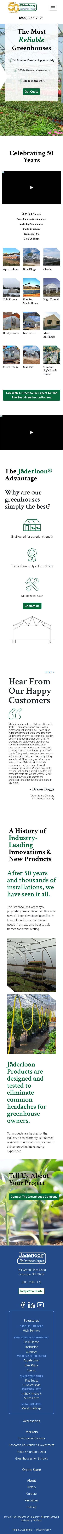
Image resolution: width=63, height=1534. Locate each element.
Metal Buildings (31, 239)
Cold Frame (31, 1342)
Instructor (31, 1347)
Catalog (31, 1507)
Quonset (31, 1352)
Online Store (31, 1469)
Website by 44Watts (31, 1520)
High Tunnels (31, 1330)
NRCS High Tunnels (31, 214)
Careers (31, 1493)
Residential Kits (31, 234)
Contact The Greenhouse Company (34, 1196)
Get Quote (31, 91)
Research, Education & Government (31, 1445)
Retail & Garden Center (31, 1452)
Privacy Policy (43, 1529)
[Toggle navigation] (53, 8)
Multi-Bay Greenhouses (31, 224)
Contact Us (32, 606)
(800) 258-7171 (31, 17)
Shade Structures (31, 229)
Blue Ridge (31, 1365)
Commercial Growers (31, 1438)
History (31, 1487)
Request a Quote (31, 1291)
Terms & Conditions (22, 1529)
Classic (31, 1370)
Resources (31, 1500)
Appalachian (31, 1360)
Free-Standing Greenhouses (31, 219)
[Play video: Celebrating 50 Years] (31, 187)
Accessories (31, 1421)
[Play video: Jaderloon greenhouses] (31, 432)
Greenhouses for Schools (31, 1458)
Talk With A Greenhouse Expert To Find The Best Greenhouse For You (31, 395)
